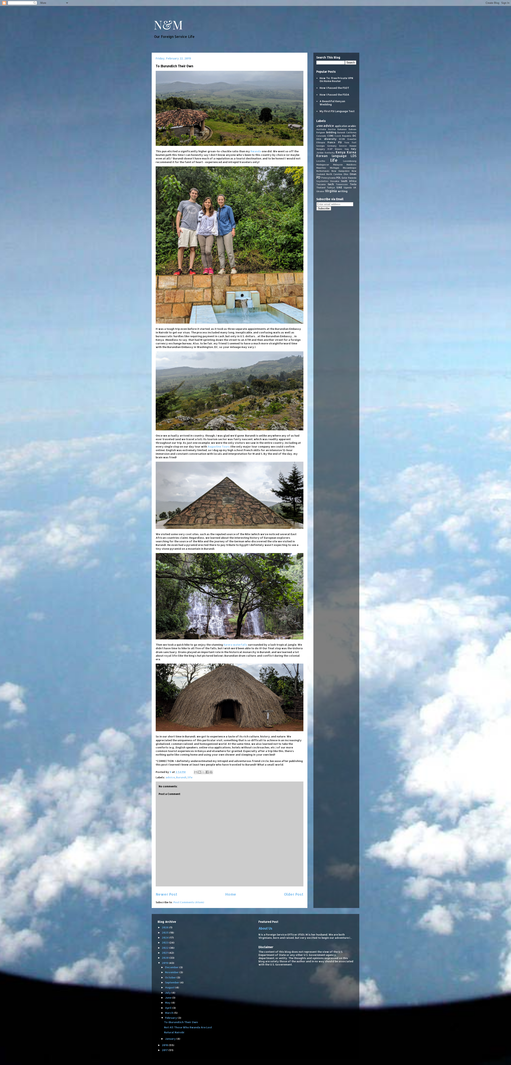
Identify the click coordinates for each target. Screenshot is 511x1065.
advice (170, 777)
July (168, 992)
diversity (330, 138)
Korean (322, 156)
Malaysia (338, 164)
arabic (352, 125)
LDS (353, 156)
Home (230, 894)
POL (338, 177)
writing (343, 191)
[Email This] (196, 772)
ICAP (330, 148)
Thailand (320, 187)
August (170, 987)
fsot (354, 142)
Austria (332, 129)
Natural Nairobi (174, 1032)
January (170, 1038)
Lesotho (320, 160)
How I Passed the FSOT (334, 87)
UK (354, 187)
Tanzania (321, 184)
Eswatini (352, 139)
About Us (265, 928)
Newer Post (166, 894)
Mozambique (349, 167)
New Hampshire (340, 170)
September (172, 982)
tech (331, 184)
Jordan (320, 152)
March (169, 1012)
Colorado (321, 135)
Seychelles (322, 181)
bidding (331, 132)
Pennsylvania (328, 177)
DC (354, 135)
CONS (330, 135)
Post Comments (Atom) (188, 902)
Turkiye (331, 187)
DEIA (318, 139)
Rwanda (256, 151)
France (331, 142)
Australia (321, 129)
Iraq (347, 148)
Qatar (344, 177)
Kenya (341, 152)
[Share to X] (203, 772)
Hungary (320, 148)
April (168, 1007)
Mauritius (321, 167)
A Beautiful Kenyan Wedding (332, 103)
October (171, 977)
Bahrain (352, 129)
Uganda (348, 187)
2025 (165, 932)
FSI (340, 142)
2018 (165, 1045)
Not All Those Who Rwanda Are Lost (188, 1027)
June (168, 997)
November (172, 972)
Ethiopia (320, 142)
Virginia (331, 191)
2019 (165, 962)
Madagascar (322, 164)
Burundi (181, 777)
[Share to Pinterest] (211, 772)
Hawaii (353, 145)
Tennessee (342, 184)
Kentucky (330, 152)
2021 (165, 952)
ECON (342, 139)
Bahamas (342, 129)
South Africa (348, 180)
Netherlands (322, 170)
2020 (165, 957)
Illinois (338, 148)
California (351, 132)
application (341, 125)
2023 (165, 942)
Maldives (351, 164)
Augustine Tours (219, 446)
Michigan (334, 167)
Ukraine (320, 191)
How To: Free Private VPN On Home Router (336, 79)
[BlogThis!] (200, 772)
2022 (165, 947)
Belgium (320, 132)
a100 (319, 125)
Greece (343, 145)
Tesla (353, 184)
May (168, 1002)
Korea (351, 152)
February (171, 1017)
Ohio (346, 174)
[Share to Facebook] (207, 772)
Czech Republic (343, 135)
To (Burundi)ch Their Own (181, 1022)
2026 (165, 927)
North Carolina (334, 174)
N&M (168, 24)
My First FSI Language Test (337, 111)
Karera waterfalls (235, 644)
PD (318, 177)
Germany (332, 145)
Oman (353, 173)
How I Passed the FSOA (334, 94)
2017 (165, 1050)
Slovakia (334, 181)
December (172, 967)
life (190, 777)
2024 (165, 937)
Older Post (293, 894)
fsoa (346, 142)
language (339, 156)
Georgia (320, 145)
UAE (339, 187)
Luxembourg (349, 160)
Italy (353, 148)
